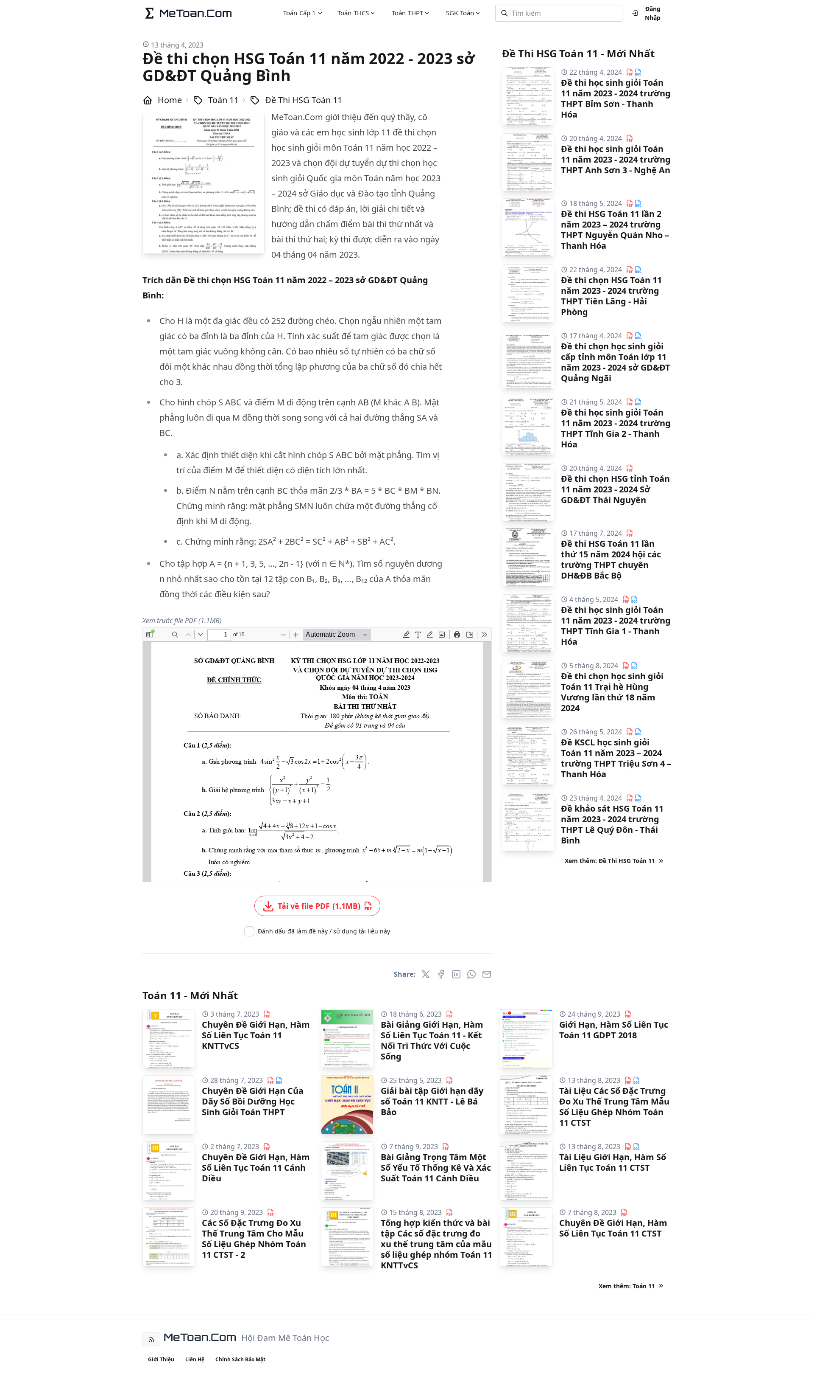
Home (170, 100)
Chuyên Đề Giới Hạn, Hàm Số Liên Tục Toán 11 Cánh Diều (256, 1167)
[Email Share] (487, 974)
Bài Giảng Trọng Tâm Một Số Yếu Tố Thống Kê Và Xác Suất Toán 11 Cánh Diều (436, 1167)
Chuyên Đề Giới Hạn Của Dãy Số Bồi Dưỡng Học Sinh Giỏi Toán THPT (253, 1101)
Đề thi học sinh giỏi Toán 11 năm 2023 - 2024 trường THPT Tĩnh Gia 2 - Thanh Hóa (616, 428)
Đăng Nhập (653, 13)
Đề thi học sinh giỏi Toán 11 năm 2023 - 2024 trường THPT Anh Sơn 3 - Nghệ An (616, 159)
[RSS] (151, 1339)
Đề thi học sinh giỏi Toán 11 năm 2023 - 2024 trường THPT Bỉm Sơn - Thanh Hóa (616, 98)
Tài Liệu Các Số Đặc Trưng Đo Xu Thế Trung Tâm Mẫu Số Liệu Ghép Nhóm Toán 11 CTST (614, 1106)
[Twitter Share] (426, 974)
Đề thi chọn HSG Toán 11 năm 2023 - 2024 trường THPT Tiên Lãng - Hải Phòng (611, 296)
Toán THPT (407, 12)
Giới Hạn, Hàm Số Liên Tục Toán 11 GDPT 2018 (613, 1030)
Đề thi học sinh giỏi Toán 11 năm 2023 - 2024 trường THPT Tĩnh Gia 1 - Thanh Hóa (616, 625)
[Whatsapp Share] (471, 974)
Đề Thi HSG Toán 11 (303, 100)
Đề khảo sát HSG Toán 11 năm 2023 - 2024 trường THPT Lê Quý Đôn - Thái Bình (612, 824)
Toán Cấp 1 (299, 12)
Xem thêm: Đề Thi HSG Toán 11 (610, 861)
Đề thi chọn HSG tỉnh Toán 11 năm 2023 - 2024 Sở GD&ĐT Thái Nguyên (615, 489)
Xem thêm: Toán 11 (627, 1286)
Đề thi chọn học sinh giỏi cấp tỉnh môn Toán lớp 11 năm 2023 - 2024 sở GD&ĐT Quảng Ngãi (615, 362)
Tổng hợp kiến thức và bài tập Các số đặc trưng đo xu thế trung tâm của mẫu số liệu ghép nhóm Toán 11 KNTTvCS (436, 1244)
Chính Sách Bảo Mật (240, 1359)
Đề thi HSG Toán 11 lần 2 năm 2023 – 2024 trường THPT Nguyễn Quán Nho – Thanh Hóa (615, 229)
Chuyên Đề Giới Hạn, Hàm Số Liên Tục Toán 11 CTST (613, 1228)
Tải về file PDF (319, 906)
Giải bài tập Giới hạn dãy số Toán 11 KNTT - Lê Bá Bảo (432, 1101)
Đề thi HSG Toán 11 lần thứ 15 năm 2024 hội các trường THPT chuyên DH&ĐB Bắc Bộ (611, 559)
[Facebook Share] (441, 974)
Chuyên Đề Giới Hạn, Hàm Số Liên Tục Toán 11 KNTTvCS (256, 1035)
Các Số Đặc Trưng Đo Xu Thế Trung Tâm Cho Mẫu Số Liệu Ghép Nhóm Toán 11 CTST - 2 (254, 1238)
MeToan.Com (200, 1337)
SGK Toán (460, 12)
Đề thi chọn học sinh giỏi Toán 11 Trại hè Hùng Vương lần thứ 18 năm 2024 (612, 692)
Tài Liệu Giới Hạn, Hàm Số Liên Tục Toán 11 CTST (612, 1162)
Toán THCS (353, 12)
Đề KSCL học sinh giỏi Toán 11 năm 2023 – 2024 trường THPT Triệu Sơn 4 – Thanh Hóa (616, 758)
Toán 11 (223, 100)
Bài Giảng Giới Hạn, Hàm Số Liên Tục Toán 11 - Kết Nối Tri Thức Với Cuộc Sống (432, 1040)
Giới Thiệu (161, 1359)
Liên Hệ (194, 1359)
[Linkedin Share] (456, 974)
